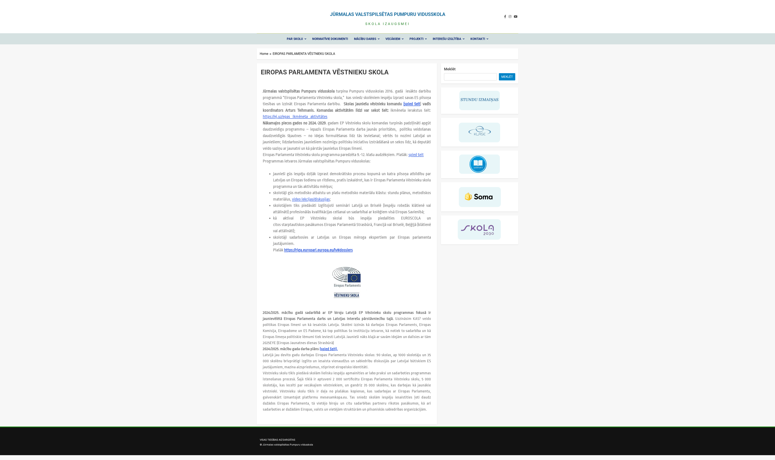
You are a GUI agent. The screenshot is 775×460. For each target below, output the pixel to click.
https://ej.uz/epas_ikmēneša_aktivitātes (295, 116)
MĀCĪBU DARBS (365, 39)
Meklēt (450, 69)
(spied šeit (411, 104)
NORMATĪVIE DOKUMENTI (330, 39)
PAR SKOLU (295, 39)
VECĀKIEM (392, 39)
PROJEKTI (416, 39)
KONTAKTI (477, 39)
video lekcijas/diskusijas (311, 199)
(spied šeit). (329, 349)
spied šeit (416, 154)
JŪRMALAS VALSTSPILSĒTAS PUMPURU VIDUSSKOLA (387, 14)
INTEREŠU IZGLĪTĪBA (447, 39)
